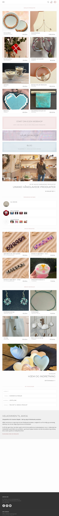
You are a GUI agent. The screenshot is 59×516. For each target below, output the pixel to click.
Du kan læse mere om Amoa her (10, 434)
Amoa (55, 2)
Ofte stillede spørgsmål (9, 514)
